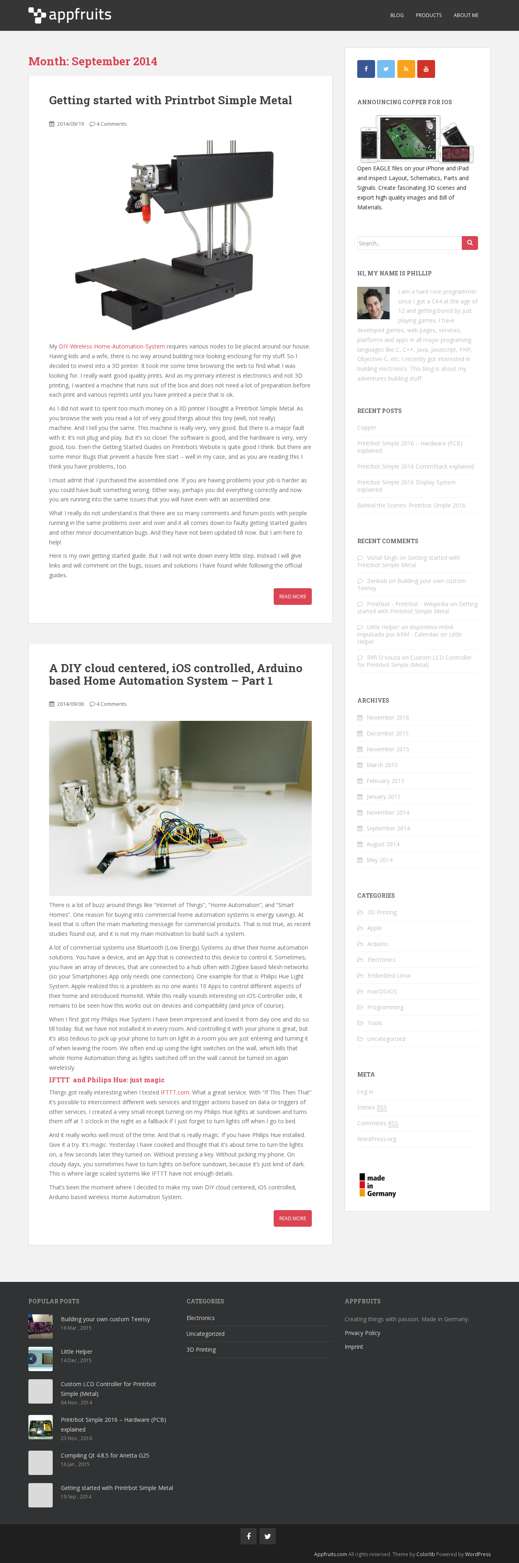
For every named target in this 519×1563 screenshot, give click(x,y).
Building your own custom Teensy (411, 584)
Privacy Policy (362, 1333)
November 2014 (388, 812)
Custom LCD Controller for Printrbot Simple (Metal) (414, 661)
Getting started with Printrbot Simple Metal (170, 99)
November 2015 (388, 749)
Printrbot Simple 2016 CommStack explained (415, 466)
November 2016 (388, 717)
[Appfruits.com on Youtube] (426, 69)
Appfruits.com (330, 1554)
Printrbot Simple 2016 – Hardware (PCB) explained (410, 446)
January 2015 (384, 796)
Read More (292, 596)
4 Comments (112, 123)
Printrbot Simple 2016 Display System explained (406, 485)
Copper (366, 427)
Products (429, 15)
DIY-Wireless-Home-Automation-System (112, 346)
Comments (377, 1123)
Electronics (381, 959)
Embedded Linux (389, 975)
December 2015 (388, 733)
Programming (385, 1007)
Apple (374, 928)
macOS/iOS (382, 991)
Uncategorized (386, 1039)
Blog (397, 15)
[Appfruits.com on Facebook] (366, 69)
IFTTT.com (175, 1092)
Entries (372, 1107)
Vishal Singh (382, 557)
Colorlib (425, 1554)
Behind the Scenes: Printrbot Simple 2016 (411, 505)
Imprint (354, 1346)
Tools (374, 1023)
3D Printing (382, 912)
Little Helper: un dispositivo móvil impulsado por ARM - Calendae (405, 630)
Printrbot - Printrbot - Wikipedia (407, 604)
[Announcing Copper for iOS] (417, 139)
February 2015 (385, 781)
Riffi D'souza (383, 657)
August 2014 (383, 844)
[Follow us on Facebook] (248, 1536)
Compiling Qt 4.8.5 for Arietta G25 (105, 1455)
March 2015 (382, 765)
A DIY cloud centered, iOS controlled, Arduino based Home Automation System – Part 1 (175, 674)
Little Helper (76, 1351)
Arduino (377, 944)
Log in (365, 1091)
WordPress (478, 1554)
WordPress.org (376, 1139)
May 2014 (379, 860)
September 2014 (388, 828)
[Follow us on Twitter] (268, 1536)
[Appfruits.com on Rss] (406, 69)
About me (466, 15)
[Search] (470, 243)
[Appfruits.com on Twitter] (386, 69)
